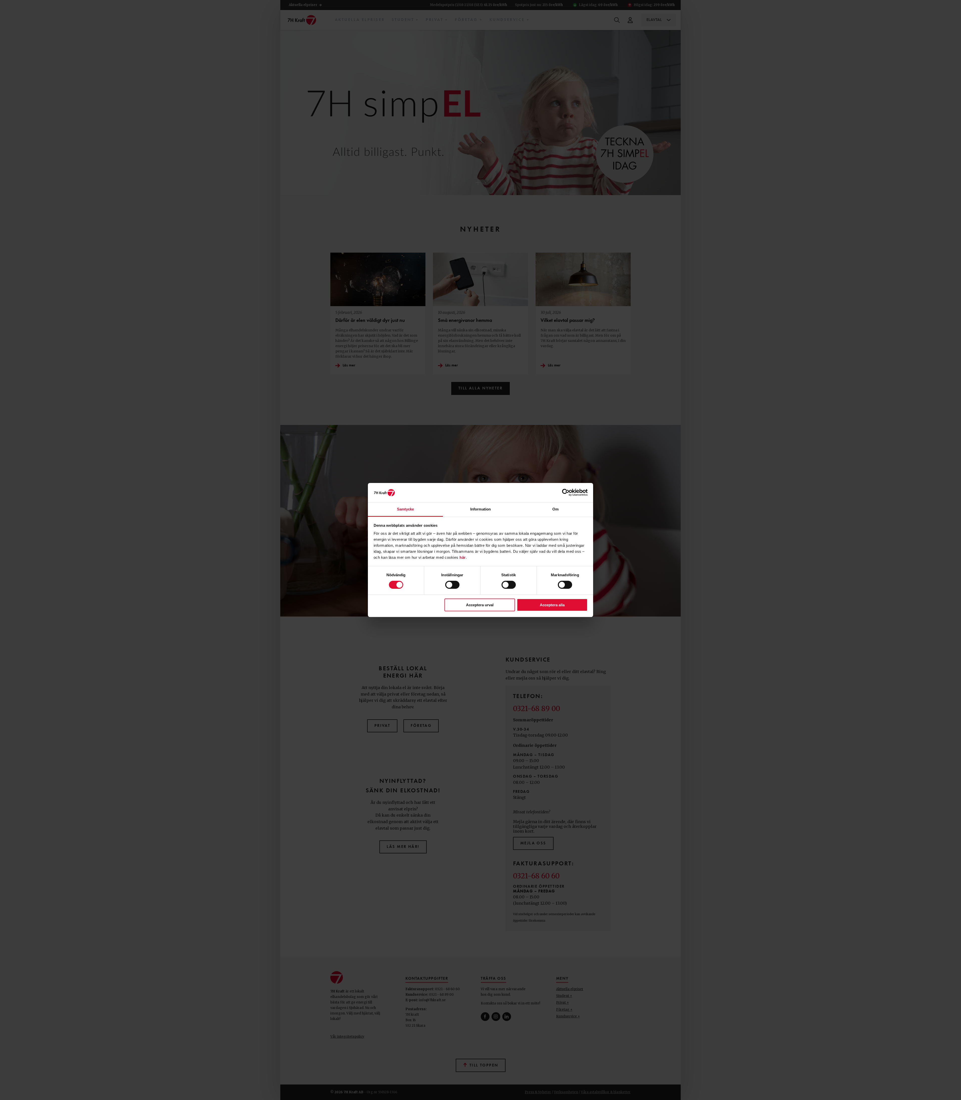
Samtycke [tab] (405, 509)
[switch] (452, 585)
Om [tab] (555, 509)
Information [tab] (480, 509)
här (462, 557)
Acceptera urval (480, 605)
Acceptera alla (552, 605)
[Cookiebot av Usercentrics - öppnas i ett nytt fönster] (566, 492)
